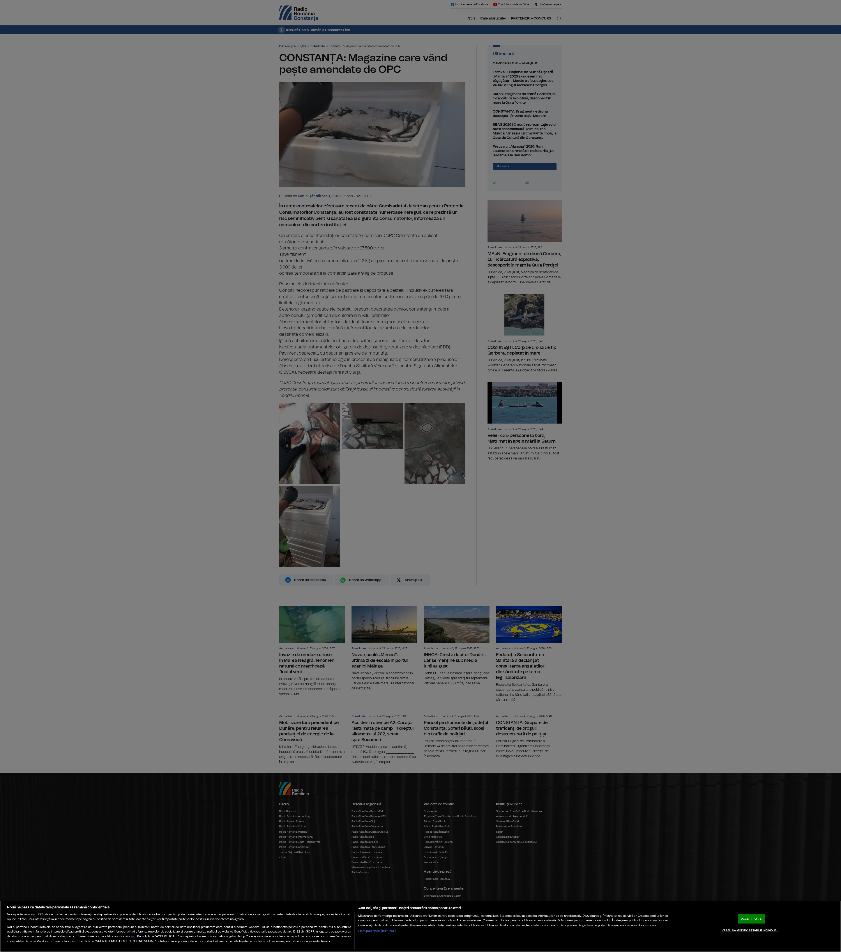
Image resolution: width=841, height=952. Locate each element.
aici (133, 936)
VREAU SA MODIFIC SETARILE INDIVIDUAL (750, 930)
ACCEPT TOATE (751, 918)
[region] (420, 926)
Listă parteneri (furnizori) (377, 931)
